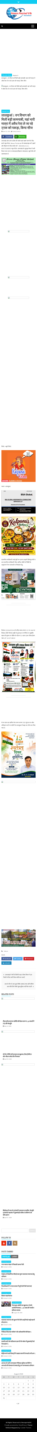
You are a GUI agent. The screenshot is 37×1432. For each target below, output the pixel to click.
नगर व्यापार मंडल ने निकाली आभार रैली (12, 1264)
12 (14, 1387)
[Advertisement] (18, 48)
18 (9, 1391)
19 (14, 1391)
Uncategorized (6, 1261)
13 (18, 1387)
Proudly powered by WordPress (15, 1425)
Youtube (3, 1243)
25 (9, 1394)
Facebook (7, 959)
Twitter (18, 959)
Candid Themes (25, 1428)
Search (32, 1231)
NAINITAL (5, 111)
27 (18, 1394)
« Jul (18, 1403)
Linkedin (7, 963)
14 (23, 1387)
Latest (14, 1257)
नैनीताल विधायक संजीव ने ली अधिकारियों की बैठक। (16, 1332)
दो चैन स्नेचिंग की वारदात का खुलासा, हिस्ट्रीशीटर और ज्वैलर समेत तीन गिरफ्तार (17, 1055)
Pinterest (29, 959)
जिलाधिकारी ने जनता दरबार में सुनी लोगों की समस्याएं (16, 1286)
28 (23, 1394)
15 (28, 1387)
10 (4, 1387)
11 (9, 1387)
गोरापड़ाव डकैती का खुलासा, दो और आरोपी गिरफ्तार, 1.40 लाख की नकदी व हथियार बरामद (23, 1307)
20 (18, 1391)
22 (28, 1391)
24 (4, 1394)
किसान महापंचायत (6, 1296)
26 (14, 1394)
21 (23, 1391)
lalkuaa (6, 951)
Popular (6, 1257)
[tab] (6, 1256)
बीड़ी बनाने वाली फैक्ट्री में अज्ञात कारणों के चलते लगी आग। (18, 1353)
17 (4, 1391)
